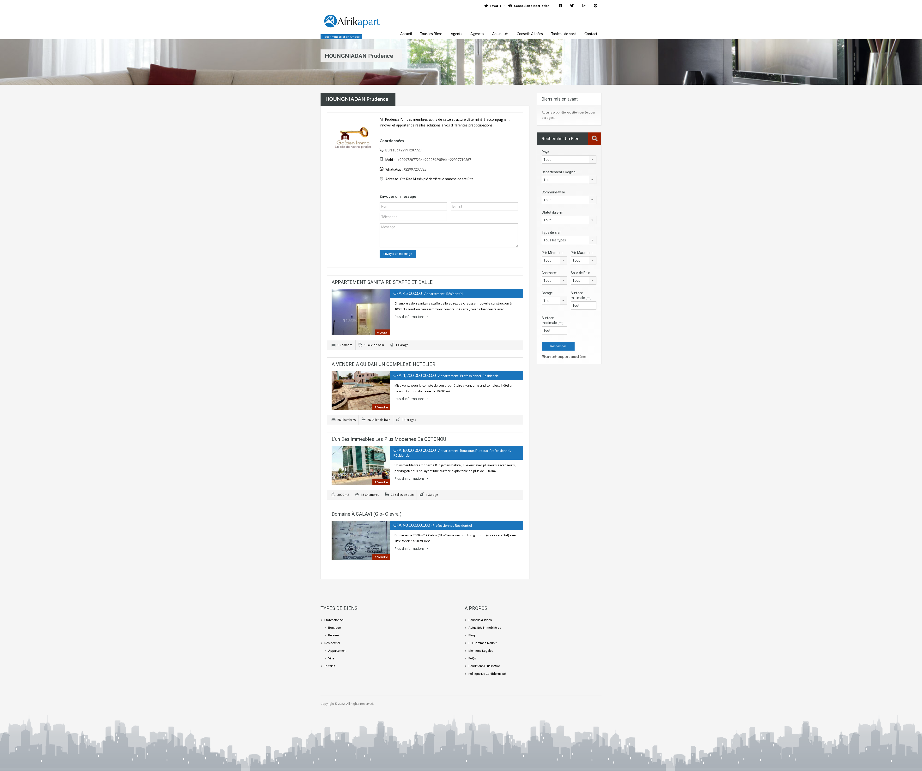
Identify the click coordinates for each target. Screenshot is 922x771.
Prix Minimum (552, 253)
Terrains (329, 666)
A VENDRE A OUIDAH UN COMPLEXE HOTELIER (383, 364)
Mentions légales (480, 650)
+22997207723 (410, 150)
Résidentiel (332, 643)
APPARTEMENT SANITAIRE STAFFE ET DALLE (382, 282)
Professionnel (334, 620)
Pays (545, 152)
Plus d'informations (409, 316)
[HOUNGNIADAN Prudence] (353, 138)
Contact (590, 33)
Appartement (337, 650)
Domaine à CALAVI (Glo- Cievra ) (366, 514)
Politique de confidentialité (487, 673)
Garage (547, 293)
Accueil (406, 33)
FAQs (472, 658)
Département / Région (559, 172)
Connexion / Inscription (531, 6)
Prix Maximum (582, 253)
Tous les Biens (431, 33)
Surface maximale (552, 320)
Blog (471, 635)
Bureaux (333, 635)
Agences (477, 33)
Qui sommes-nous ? (482, 643)
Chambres (550, 273)
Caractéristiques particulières (565, 357)
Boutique (334, 627)
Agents (456, 33)
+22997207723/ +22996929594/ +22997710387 (434, 160)
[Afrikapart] (352, 24)
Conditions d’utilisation (484, 666)
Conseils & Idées (530, 33)
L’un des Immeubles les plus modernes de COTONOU (389, 439)
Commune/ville (553, 192)
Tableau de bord (563, 33)
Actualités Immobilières (484, 627)
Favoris (495, 6)
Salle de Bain (580, 273)
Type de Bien (551, 232)
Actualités (500, 33)
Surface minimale (581, 295)
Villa (331, 658)
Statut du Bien (552, 212)
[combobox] (569, 159)
